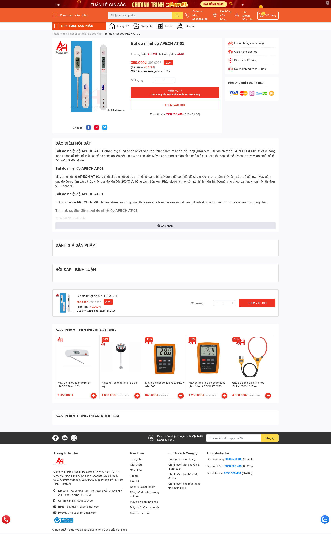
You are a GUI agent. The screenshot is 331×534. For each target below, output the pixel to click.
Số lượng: (137, 80)
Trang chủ (123, 26)
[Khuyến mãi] (165, 4)
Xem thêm (167, 225)
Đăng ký (270, 438)
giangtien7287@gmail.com (83, 506)
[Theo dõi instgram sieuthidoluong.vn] (74, 437)
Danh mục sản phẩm (142, 486)
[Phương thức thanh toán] (251, 93)
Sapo (124, 529)
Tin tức (169, 26)
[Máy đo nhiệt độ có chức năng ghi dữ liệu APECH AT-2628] (208, 357)
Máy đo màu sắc (140, 512)
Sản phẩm (147, 26)
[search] (177, 15)
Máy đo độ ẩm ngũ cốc (144, 501)
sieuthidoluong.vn (90, 529)
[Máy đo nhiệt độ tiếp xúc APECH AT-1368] (165, 357)
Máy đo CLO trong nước (145, 507)
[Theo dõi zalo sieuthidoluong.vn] (65, 437)
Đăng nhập (247, 19)
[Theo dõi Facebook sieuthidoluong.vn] (55, 437)
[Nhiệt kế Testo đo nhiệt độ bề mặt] (121, 357)
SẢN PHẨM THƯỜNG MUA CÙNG (86, 329)
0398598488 (200, 19)
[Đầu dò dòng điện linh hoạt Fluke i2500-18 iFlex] (252, 357)
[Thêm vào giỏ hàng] (94, 396)
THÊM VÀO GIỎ (175, 105)
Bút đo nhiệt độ (68, 151)
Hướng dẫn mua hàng (181, 459)
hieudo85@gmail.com (83, 512)
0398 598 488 (174, 114)
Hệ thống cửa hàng (225, 15)
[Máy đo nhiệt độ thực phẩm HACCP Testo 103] (77, 357)
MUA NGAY (175, 92)
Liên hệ (189, 26)
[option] (90, 76)
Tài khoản (246, 13)
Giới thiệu (136, 464)
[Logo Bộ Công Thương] (63, 520)
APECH (153, 54)
